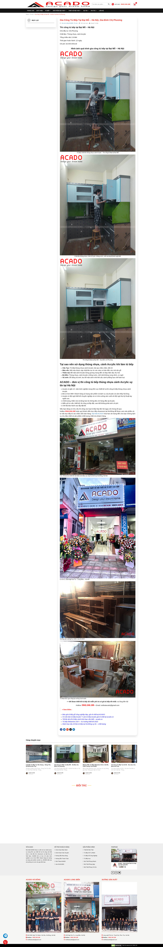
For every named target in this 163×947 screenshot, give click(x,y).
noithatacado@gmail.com (34, 939)
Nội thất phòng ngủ (89, 864)
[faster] (81, 836)
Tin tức (93, 10)
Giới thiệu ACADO (61, 861)
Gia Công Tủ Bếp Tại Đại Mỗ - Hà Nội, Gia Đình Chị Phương (66, 765)
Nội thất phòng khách (90, 861)
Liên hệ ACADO (60, 864)
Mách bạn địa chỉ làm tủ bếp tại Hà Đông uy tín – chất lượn (83, 724)
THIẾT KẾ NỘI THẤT (74, 10)
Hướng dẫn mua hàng (62, 855)
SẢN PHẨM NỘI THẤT (59, 10)
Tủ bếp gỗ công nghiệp (90, 855)
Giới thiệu (39, 10)
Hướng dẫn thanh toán (62, 858)
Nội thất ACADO (98, 414)
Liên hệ (101, 10)
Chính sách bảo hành (61, 850)
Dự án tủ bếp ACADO (67, 23)
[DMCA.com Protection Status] (116, 945)
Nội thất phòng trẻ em (90, 867)
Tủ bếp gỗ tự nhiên (89, 852)
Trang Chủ (30, 10)
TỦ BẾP (47, 10)
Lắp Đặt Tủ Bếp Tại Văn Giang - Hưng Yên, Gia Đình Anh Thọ (38, 765)
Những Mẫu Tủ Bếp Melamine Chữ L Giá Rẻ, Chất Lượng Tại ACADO (96, 765)
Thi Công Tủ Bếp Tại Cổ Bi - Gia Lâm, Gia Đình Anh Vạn (123, 765)
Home (27, 14)
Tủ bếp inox (87, 858)
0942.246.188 (125, 4)
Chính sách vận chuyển (62, 852)
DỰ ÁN (85, 10)
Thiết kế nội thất (88, 850)
